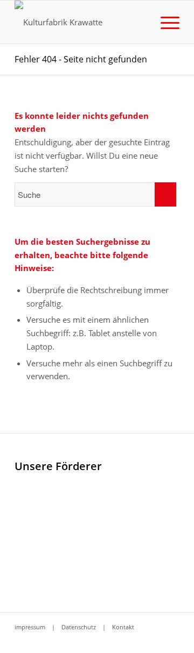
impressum (30, 627)
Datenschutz (78, 627)
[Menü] (164, 22)
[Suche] (139, 22)
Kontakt (123, 627)
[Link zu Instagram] (171, 639)
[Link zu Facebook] (155, 639)
